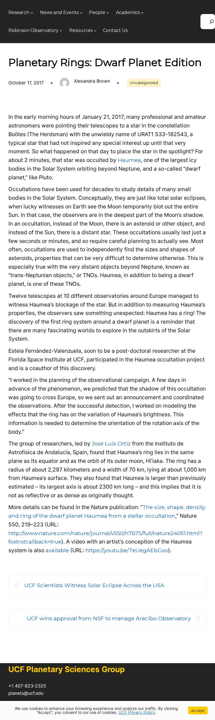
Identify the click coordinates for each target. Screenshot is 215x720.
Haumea (129, 160)
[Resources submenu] (95, 30)
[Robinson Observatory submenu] (61, 30)
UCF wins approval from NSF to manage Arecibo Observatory (109, 618)
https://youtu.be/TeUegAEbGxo (126, 550)
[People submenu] (107, 12)
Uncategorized (144, 82)
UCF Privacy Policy (136, 712)
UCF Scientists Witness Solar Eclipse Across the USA (94, 585)
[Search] (207, 21)
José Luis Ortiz (111, 443)
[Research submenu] (32, 12)
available (57, 550)
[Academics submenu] (142, 12)
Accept (198, 710)
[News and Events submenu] (81, 12)
